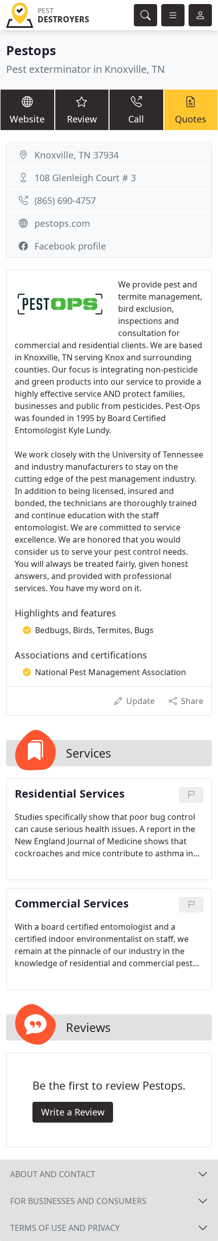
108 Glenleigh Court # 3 (85, 178)
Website (27, 119)
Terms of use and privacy (65, 1227)
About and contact (52, 1174)
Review (82, 119)
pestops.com (62, 223)
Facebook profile (70, 246)
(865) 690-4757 (65, 200)
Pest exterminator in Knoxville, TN (85, 69)
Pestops (31, 50)
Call (136, 119)
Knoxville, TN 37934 (76, 155)
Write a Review (72, 1112)
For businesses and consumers (78, 1201)
